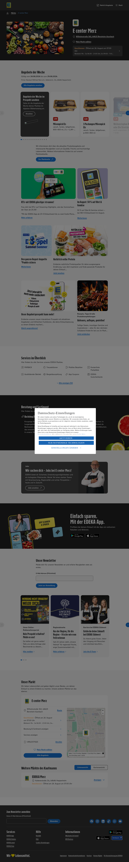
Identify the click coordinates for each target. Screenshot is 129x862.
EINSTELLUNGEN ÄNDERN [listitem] (64, 448)
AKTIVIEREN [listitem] (65, 438)
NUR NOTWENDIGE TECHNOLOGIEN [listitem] (66, 443)
